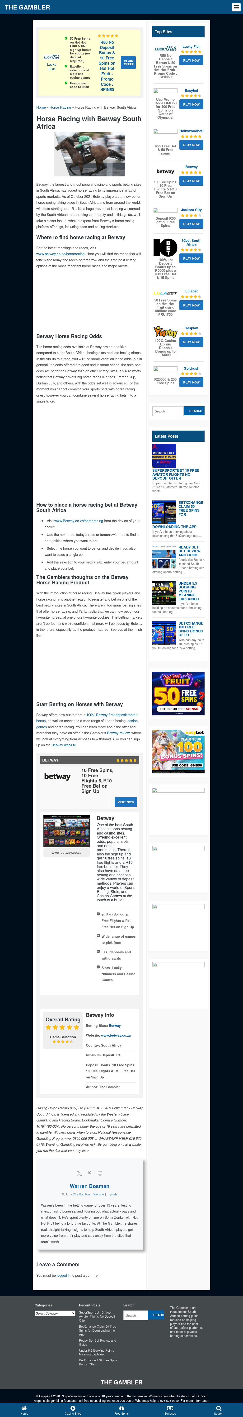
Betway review (118, 732)
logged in (63, 1275)
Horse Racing (60, 107)
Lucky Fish (51, 66)
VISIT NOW (126, 802)
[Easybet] (166, 92)
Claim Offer (129, 62)
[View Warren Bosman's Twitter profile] (79, 1173)
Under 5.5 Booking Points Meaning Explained (188, 591)
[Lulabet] (166, 293)
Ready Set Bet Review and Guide (189, 551)
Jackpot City (191, 209)
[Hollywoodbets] (166, 136)
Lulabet (191, 291)
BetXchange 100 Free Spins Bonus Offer (190, 629)
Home (41, 107)
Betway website (63, 744)
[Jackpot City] (166, 211)
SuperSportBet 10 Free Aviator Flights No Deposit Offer (175, 474)
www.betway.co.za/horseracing (60, 253)
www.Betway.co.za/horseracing (78, 520)
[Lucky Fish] (166, 48)
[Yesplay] (166, 332)
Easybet (191, 90)
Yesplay (191, 327)
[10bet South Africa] (166, 247)
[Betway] (166, 172)
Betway (115, 1025)
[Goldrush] (166, 371)
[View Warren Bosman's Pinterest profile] (90, 1173)
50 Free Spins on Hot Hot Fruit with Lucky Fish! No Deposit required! (110, 7)
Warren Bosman (89, 1186)
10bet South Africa (191, 242)
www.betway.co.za (66, 852)
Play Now (191, 60)
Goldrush (191, 368)
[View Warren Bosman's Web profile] (100, 1173)
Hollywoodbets (191, 130)
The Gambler (121, 1382)
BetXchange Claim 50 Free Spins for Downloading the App (97, 1330)
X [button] (238, 4)
